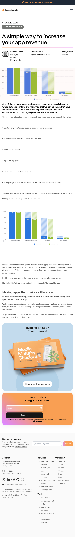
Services (61, 461)
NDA (60, 477)
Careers (61, 471)
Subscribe (24, 415)
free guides (36, 315)
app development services (55, 315)
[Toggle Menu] (71, 10)
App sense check (47, 486)
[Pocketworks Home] (10, 10)
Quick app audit (46, 489)
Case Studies (45, 498)
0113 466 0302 (7, 471)
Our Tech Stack (64, 480)
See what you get (21, 446)
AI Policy (61, 483)
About (60, 465)
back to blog (11, 23)
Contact (61, 468)
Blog (60, 474)
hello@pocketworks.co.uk (11, 473)
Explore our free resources (37, 384)
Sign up (68, 443)
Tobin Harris (18, 52)
